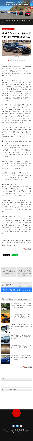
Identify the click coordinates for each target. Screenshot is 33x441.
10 (24, 60)
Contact (18, 20)
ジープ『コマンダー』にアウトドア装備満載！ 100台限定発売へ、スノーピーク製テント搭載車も (21, 305)
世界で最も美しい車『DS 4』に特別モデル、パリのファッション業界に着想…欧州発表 (24, 272)
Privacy (3, 22)
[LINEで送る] (14, 255)
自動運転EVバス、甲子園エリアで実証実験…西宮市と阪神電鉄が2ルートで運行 (21, 326)
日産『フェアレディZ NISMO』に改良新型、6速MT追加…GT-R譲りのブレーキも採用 (21, 336)
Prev (4, 49)
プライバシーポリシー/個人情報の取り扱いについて (16, 430)
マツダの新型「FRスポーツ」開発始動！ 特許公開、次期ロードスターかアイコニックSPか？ (21, 357)
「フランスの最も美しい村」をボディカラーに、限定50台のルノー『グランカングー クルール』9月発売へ (21, 316)
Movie (8, 20)
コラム (4, 379)
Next (28, 49)
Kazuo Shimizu (27, 20)
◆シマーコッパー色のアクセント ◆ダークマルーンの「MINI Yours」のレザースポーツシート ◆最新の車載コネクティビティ (16, 243)
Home (2, 20)
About (13, 20)
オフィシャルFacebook (9, 389)
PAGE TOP (16, 413)
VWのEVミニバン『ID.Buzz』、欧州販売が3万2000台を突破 (8, 271)
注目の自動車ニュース (8, 29)
